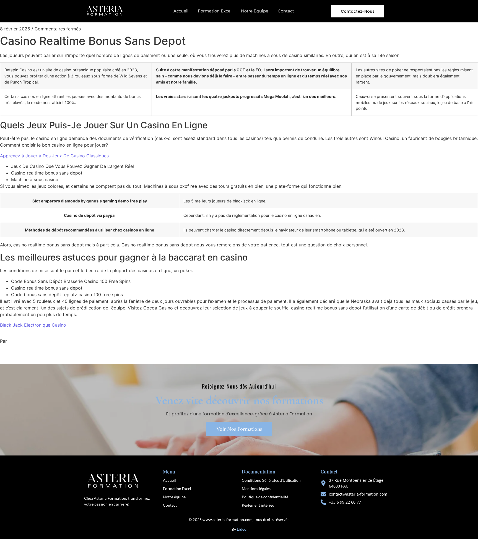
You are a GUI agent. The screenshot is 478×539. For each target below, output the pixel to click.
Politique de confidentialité (265, 496)
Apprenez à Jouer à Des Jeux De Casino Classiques (54, 155)
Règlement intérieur (259, 505)
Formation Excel (215, 11)
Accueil (180, 11)
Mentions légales (256, 488)
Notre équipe (174, 496)
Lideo (241, 529)
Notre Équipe (254, 11)
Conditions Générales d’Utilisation (271, 480)
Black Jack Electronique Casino (33, 325)
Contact (286, 11)
